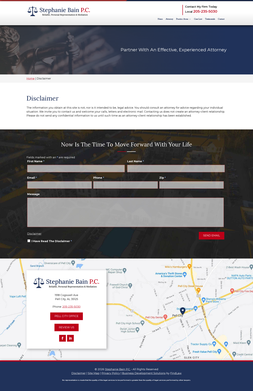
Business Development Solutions (144, 373)
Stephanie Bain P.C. (117, 369)
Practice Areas (182, 19)
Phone (98, 177)
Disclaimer (34, 233)
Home (160, 19)
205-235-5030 (205, 11)
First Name (35, 161)
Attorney (169, 19)
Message (33, 194)
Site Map (93, 373)
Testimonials (210, 19)
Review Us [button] (66, 327)
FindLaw (176, 373)
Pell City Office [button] (66, 316)
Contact (221, 19)
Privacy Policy (111, 373)
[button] (250, 370)
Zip (162, 177)
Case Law (198, 19)
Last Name (135, 161)
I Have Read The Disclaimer (52, 241)
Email (32, 177)
